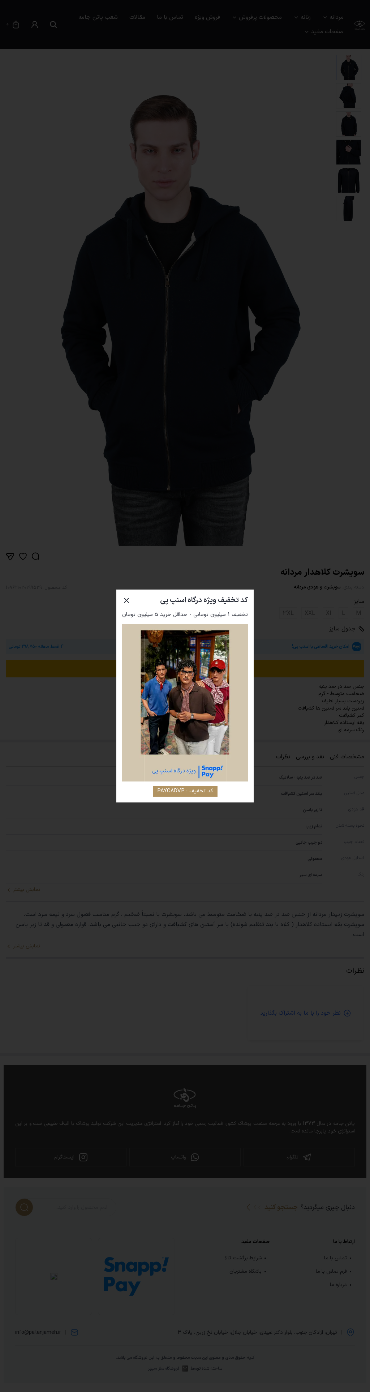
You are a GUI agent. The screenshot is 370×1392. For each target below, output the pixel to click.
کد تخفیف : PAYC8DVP (185, 791)
